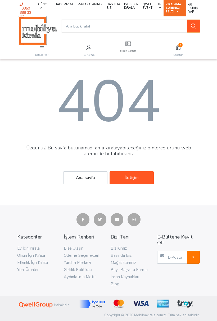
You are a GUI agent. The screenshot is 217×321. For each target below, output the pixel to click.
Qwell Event (148, 6)
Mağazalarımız (90, 4)
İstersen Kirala (131, 6)
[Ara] (193, 26)
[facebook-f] (82, 219)
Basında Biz (113, 6)
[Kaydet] (193, 257)
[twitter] (100, 219)
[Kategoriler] (42, 47)
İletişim (132, 177)
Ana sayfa (85, 177)
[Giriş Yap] (89, 47)
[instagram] (134, 219)
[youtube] (117, 219)
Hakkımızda (64, 4)
